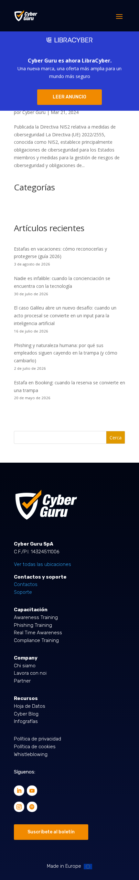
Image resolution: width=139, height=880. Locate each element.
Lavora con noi (30, 673)
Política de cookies (35, 747)
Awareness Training (36, 617)
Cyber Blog (26, 714)
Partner (22, 681)
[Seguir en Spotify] (32, 807)
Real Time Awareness (38, 633)
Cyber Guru (34, 112)
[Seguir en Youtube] (32, 790)
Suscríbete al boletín (51, 832)
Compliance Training (36, 640)
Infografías (26, 721)
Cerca (116, 437)
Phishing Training (33, 625)
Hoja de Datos (29, 706)
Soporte (23, 592)
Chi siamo (25, 666)
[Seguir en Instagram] (19, 807)
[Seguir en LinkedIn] (19, 790)
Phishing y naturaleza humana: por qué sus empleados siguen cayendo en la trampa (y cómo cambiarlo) (65, 353)
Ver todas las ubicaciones (42, 564)
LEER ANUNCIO (69, 97)
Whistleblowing (31, 754)
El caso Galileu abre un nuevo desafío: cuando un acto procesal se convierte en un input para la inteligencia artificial (65, 315)
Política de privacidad (37, 739)
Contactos (25, 584)
